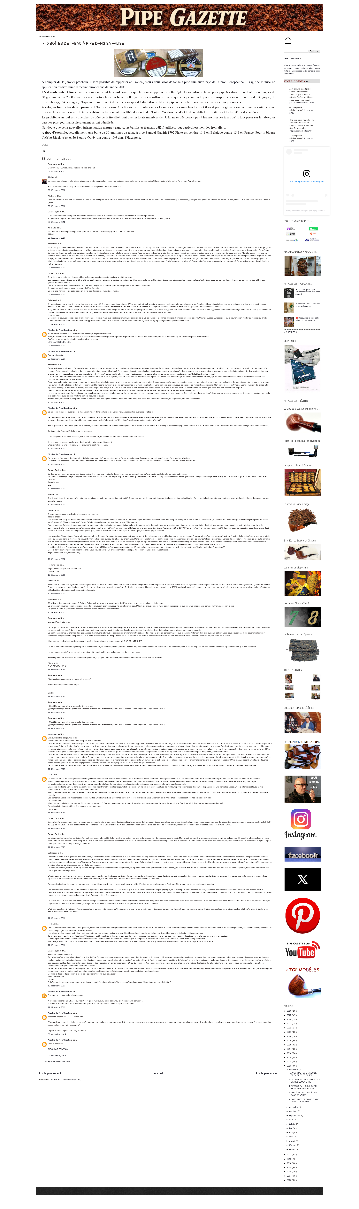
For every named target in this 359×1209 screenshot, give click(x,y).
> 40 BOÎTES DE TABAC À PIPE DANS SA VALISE (303, 1094)
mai (291, 1132)
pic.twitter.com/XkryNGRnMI (301, 102)
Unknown (53, 734)
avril (291, 1137)
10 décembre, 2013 (56, 402)
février (292, 1145)
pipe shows (314, 68)
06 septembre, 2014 (57, 1034)
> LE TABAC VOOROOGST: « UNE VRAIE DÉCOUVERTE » (304, 1080)
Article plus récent (50, 1073)
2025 (289, 1015)
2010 (289, 1163)
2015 (289, 1057)
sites (318, 71)
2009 (289, 1167)
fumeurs (316, 65)
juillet (291, 1124)
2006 (289, 1180)
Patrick (51, 510)
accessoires (297, 71)
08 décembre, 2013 (56, 171)
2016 (289, 1053)
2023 (289, 1023)
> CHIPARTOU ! (291, 332)
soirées (304, 68)
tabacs (287, 65)
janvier (292, 1149)
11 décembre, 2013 (56, 669)
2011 (289, 1159)
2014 (289, 1061)
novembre (294, 1107)
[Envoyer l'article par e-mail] (43, 151)
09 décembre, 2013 (56, 238)
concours (288, 68)
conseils (311, 71)
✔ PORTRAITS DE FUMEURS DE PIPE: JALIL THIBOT (304, 1100)
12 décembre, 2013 (56, 918)
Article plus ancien (267, 1073)
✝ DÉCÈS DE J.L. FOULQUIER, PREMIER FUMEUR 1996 (303, 1087)
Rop (50, 775)
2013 (289, 1066)
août (291, 1120)
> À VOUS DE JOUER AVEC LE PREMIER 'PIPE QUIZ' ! (303, 1074)
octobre (293, 1111)
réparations (289, 73)
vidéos (296, 68)
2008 (289, 1172)
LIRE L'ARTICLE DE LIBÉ (59, 342)
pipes (293, 65)
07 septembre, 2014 (57, 1055)
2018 (289, 1045)
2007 (289, 1176)
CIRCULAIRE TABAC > (58, 1049)
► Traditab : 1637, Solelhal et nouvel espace (307, 304)
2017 (289, 1049)
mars (291, 1141)
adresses (308, 65)
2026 (289, 1011)
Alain (50, 177)
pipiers (300, 65)
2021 (289, 1032)
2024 (289, 1019)
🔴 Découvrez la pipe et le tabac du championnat (307, 319)
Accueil (158, 1073)
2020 (289, 1036)
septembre (294, 1115)
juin (291, 1128)
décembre (294, 1069)
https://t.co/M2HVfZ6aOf (300, 131)
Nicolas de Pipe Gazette (59, 330)
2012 (289, 1155)
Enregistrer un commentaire (57, 1061)
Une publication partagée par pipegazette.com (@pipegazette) (314, 210)
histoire (287, 71)
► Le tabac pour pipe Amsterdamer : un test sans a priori (307, 291)
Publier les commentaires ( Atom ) (66, 1079)
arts (305, 71)
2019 (289, 1040)
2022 (289, 1028)
